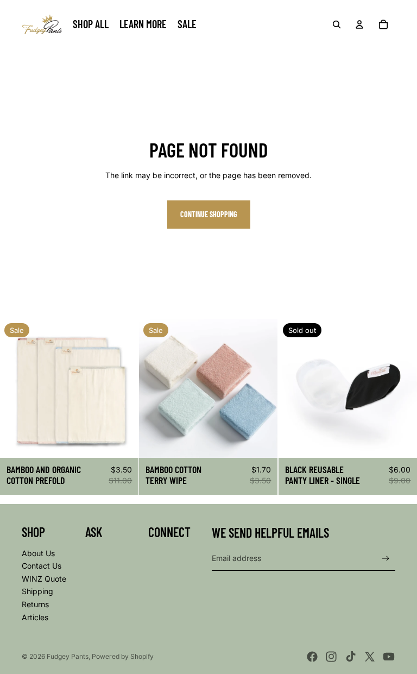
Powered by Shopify (123, 656)
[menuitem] (91, 24)
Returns (35, 604)
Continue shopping (208, 214)
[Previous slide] (16, 388)
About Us (38, 553)
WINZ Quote (44, 578)
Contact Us (41, 565)
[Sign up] (385, 558)
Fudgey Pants (68, 656)
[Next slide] (122, 388)
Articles (35, 617)
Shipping (37, 591)
